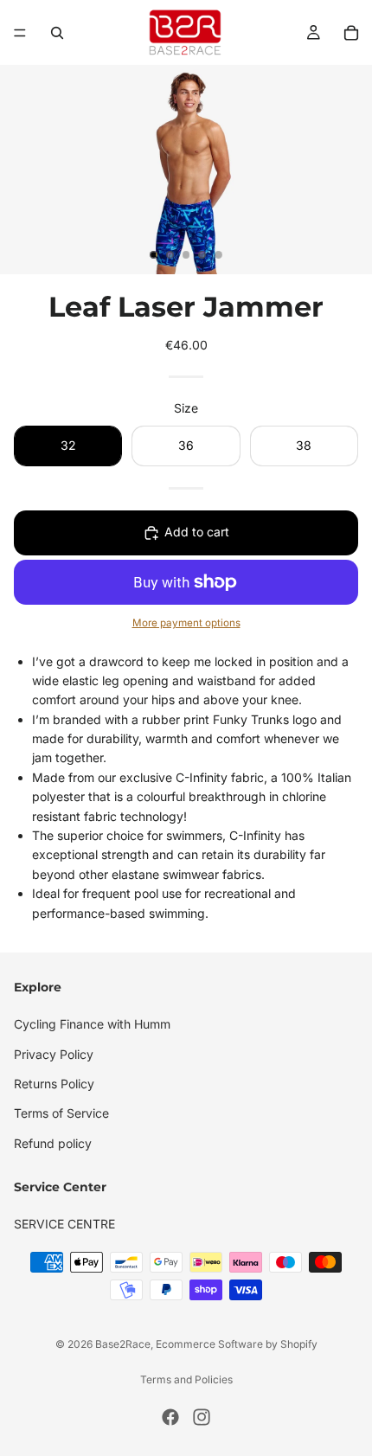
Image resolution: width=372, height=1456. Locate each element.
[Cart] (351, 33)
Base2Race (123, 1343)
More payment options (186, 623)
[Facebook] (170, 1417)
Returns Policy (54, 1083)
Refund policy (53, 1143)
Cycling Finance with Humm (92, 1024)
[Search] (57, 33)
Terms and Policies (186, 1379)
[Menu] (20, 33)
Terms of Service (61, 1113)
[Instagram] (201, 1417)
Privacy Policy (53, 1054)
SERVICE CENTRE (64, 1223)
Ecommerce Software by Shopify (236, 1343)
